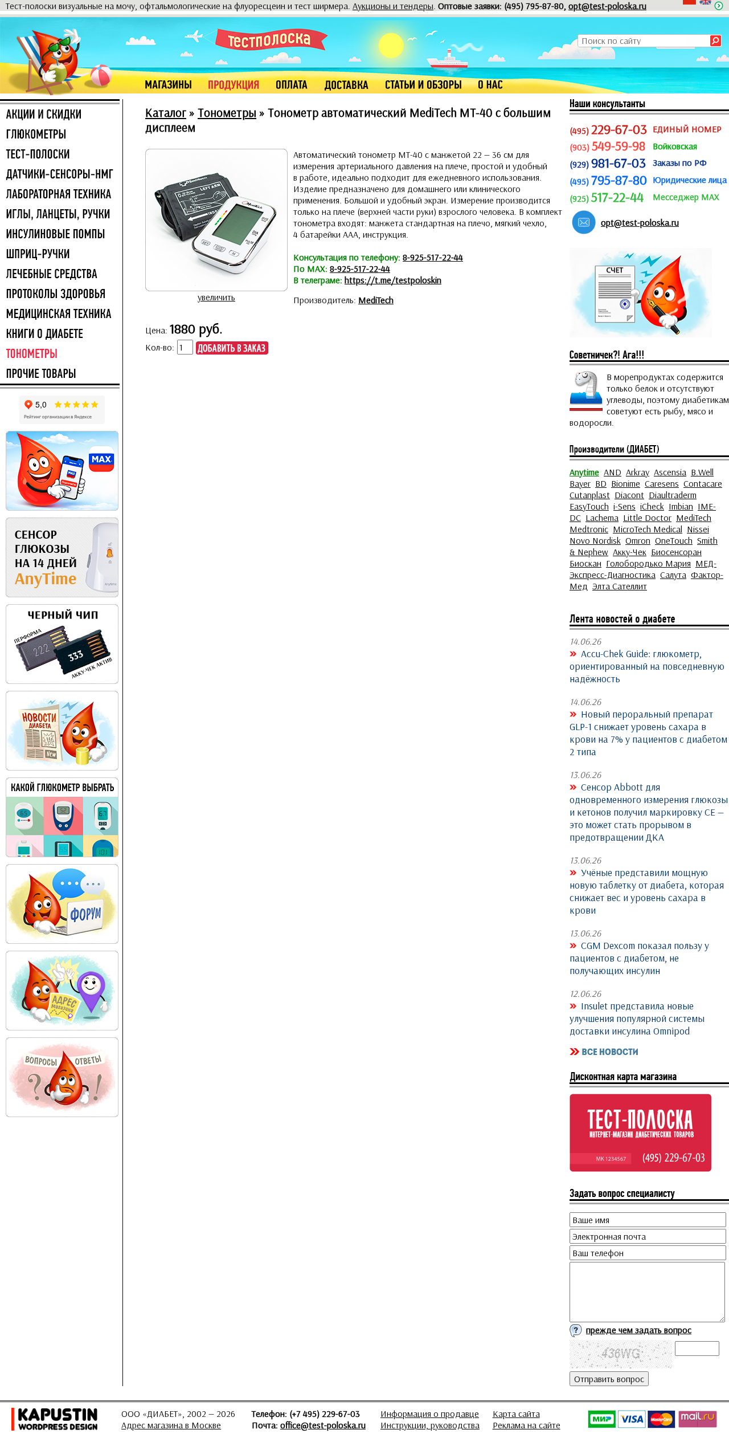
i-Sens (624, 506)
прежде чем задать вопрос (638, 1329)
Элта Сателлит (619, 586)
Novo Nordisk (595, 540)
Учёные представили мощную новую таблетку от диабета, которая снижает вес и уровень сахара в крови (647, 891)
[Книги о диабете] (60, 334)
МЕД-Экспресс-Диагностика (643, 568)
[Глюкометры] (60, 135)
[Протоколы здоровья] (60, 294)
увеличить (216, 297)
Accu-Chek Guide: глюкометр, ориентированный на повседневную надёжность (647, 666)
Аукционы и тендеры (393, 5)
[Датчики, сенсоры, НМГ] (60, 175)
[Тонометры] (60, 354)
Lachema (602, 517)
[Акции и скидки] (60, 115)
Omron (637, 540)
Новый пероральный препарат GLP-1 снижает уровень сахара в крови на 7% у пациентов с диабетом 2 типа (648, 732)
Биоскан (585, 563)
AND (612, 472)
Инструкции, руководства (430, 1425)
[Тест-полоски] (60, 155)
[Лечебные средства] (60, 274)
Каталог (165, 112)
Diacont (629, 494)
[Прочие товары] (60, 374)
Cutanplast (590, 494)
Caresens (662, 483)
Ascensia (670, 472)
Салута (673, 574)
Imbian (681, 506)
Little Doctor (647, 517)
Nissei (698, 529)
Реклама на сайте (526, 1425)
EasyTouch (589, 506)
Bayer (580, 483)
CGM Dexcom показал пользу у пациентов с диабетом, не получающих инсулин (639, 957)
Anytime (584, 472)
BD (601, 483)
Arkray (637, 472)
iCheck (652, 506)
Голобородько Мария (648, 563)
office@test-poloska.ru (323, 1425)
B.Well (702, 472)
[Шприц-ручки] (60, 254)
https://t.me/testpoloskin (393, 280)
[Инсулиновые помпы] (60, 235)
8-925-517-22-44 (433, 257)
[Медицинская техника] (60, 314)
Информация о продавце (429, 1413)
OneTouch (674, 540)
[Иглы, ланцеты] (60, 215)
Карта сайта (516, 1413)
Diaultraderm (673, 494)
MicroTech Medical (647, 529)
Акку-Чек (629, 551)
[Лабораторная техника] (60, 195)
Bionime (625, 483)
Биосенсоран (676, 551)
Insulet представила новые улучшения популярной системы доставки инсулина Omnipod (637, 1018)
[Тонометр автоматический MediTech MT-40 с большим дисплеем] (216, 285)
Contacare (702, 483)
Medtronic (589, 529)
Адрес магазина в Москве (171, 1425)
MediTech (376, 299)
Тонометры (227, 112)
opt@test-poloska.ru (607, 5)
